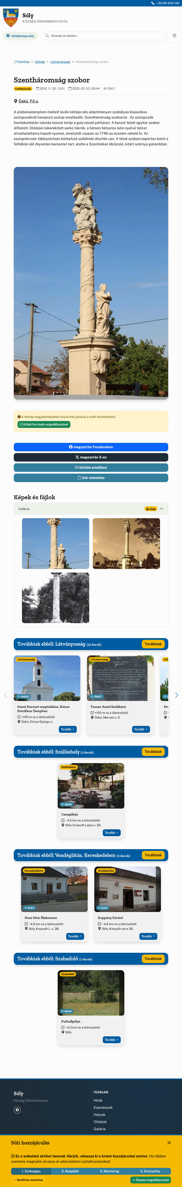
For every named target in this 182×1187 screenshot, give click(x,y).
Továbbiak (153, 644)
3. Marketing (109, 1171)
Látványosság (60, 62)
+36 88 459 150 (167, 3)
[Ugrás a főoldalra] (11, 17)
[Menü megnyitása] (174, 36)
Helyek (40, 62)
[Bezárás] (169, 1142)
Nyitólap (23, 62)
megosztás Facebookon (93, 447)
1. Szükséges (31, 1171)
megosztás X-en (93, 457)
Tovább (66, 729)
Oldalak (100, 1122)
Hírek (98, 1100)
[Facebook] (17, 1110)
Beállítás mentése (29, 1180)
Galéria (100, 1129)
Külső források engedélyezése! (45, 424)
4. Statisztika (150, 1171)
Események (103, 1107)
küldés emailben (93, 467)
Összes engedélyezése (152, 1180)
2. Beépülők (70, 1171)
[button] (55, 543)
